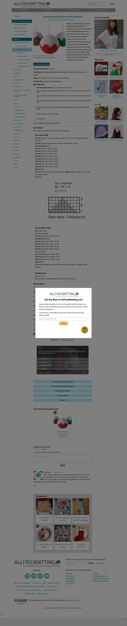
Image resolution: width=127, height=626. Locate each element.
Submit (63, 323)
